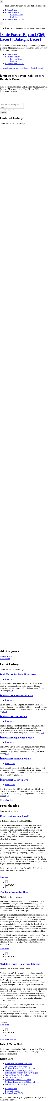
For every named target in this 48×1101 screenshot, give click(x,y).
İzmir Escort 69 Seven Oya (14, 779)
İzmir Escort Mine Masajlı (13, 326)
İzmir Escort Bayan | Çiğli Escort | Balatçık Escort (22, 37)
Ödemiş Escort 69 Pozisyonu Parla (19, 1070)
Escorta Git (4, 196)
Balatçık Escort (11, 10)
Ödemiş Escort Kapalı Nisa (16, 1084)
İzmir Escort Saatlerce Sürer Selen (18, 674)
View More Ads (6, 800)
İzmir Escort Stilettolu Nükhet (15, 758)
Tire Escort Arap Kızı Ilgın (14, 892)
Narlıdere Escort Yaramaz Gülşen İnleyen (22, 1082)
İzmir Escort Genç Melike (13, 716)
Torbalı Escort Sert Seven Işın (17, 1075)
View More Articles (8, 1039)
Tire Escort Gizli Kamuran (15, 1077)
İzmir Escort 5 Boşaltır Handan (16, 695)
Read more (4, 877)
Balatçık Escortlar (12, 12)
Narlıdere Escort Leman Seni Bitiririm (20, 964)
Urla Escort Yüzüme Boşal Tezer (17, 816)
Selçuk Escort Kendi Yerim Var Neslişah (21, 1073)
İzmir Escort (15, 17)
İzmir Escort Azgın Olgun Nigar (17, 737)
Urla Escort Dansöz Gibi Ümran (18, 1080)
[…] (11, 690)
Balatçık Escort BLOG (14, 19)
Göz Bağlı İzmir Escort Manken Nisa (19, 454)
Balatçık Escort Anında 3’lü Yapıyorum (21, 518)
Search (3, 112)
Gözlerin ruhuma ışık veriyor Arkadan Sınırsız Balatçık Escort (20, 389)
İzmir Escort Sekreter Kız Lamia (17, 200)
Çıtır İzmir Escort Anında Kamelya (18, 128)
